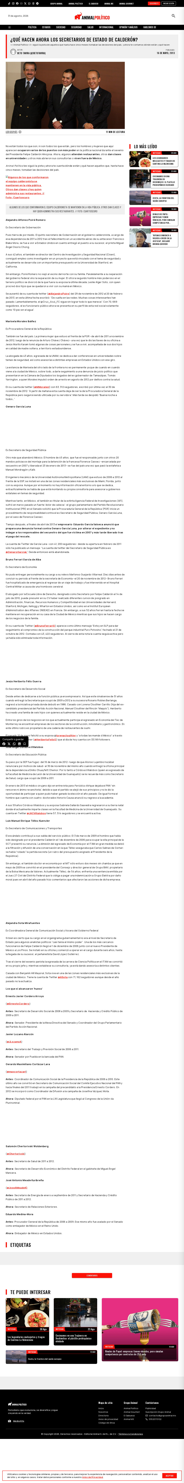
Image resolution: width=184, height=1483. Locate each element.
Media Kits (18, 1421)
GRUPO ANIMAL (56, 3)
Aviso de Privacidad (92, 1477)
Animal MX (129, 1419)
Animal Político (131, 1408)
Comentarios (92, 1275)
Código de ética (106, 1422)
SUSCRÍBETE (154, 3)
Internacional (106, 27)
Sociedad (60, 27)
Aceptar (169, 1475)
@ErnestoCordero (18, 1003)
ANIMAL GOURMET (126, 3)
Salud (90, 27)
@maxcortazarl (16, 1071)
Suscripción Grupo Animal (158, 1412)
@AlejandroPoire (58, 293)
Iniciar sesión (168, 3)
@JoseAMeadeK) (17, 1187)
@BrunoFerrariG (45, 625)
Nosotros (103, 1412)
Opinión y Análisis (128, 27)
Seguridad (76, 27)
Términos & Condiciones (130, 1434)
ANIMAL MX (108, 3)
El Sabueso (129, 1415)
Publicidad (150, 1408)
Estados (46, 27)
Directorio (103, 1415)
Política (32, 27)
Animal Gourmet (132, 1412)
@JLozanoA (14, 1041)
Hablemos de (149, 27)
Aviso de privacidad (108, 1419)
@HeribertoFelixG (45, 739)
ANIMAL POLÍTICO (76, 3)
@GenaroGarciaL (16, 552)
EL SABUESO (93, 3)
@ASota (63, 977)
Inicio (101, 1408)
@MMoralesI (41, 387)
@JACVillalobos (36, 813)
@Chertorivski (16, 1153)
